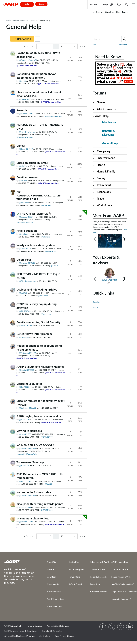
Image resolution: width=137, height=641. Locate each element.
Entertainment (106, 157)
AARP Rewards (106, 109)
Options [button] (37, 39)
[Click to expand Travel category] (94, 199)
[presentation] (95, 238)
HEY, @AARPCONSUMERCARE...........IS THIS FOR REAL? (38, 195)
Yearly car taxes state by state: (36, 245)
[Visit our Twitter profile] (111, 626)
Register (94, 4)
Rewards (22, 110)
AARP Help (102, 116)
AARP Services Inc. (98, 591)
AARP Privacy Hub (13, 626)
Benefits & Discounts (108, 132)
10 (62, 46)
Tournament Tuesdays (30, 462)
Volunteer (51, 576)
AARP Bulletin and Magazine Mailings (40, 366)
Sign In (95, 307)
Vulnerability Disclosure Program (19, 636)
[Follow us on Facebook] (102, 626)
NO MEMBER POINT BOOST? (35, 445)
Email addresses (27, 177)
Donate (50, 569)
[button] (126, 4)
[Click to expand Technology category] (94, 192)
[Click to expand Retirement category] (94, 185)
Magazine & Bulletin (29, 383)
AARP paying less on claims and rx (38, 416)
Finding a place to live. (34, 518)
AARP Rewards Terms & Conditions (20, 631)
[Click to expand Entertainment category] (94, 158)
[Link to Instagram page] (120, 626)
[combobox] (110, 39)
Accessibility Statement (58, 626)
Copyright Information (51, 631)
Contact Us (73, 562)
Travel (100, 198)
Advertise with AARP (99, 562)
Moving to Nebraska (29, 430)
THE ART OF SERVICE (34, 213)
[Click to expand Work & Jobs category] (94, 206)
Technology (104, 191)
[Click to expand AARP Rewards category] (94, 109)
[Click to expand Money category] (94, 178)
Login (106, 4)
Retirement (104, 185)
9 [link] (55, 46)
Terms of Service (34, 626)
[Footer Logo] (20, 562)
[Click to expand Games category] (94, 102)
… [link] (44, 46)
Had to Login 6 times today (33, 492)
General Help (110, 143)
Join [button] (27, 4)
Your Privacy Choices (64, 636)
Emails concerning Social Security (38, 322)
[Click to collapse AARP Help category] (94, 116)
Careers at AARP (98, 569)
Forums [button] (125, 12)
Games (101, 102)
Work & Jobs (104, 205)
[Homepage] (11, 4)
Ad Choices (44, 636)
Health (101, 164)
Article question (26, 230)
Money (101, 178)
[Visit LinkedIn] (129, 626)
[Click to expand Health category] (94, 165)
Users (95, 44)
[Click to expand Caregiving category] (94, 151)
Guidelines (109, 12)
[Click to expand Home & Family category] (94, 172)
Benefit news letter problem (34, 333)
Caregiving (103, 151)
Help (119, 4)
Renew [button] (41, 4)
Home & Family (106, 171)
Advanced (123, 44)
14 (74, 46)
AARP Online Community (17, 20)
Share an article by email (32, 162)
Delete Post (23, 259)
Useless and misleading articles (36, 289)
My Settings (98, 12)
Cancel (20, 145)
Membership (109, 122)
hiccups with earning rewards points (39, 504)
